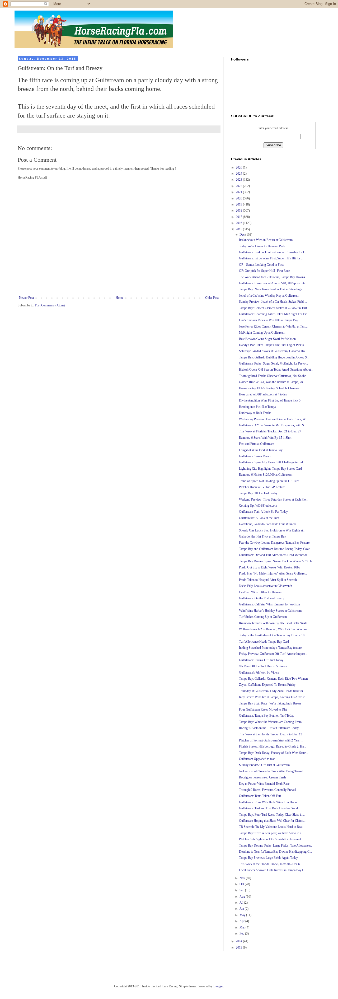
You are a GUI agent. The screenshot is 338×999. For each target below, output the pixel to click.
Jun (242, 909)
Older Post (212, 298)
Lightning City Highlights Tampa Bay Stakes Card (270, 468)
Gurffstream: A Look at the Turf (259, 518)
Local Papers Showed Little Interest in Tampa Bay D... (273, 870)
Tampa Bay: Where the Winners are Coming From (270, 722)
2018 (239, 210)
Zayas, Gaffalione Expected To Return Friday (267, 685)
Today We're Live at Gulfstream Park (262, 246)
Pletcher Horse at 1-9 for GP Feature (262, 487)
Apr (242, 921)
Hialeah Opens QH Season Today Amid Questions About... (276, 369)
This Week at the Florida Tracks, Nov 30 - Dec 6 (269, 864)
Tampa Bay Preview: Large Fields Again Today (268, 858)
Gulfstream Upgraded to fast (257, 759)
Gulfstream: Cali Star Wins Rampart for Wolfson (269, 604)
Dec (242, 234)
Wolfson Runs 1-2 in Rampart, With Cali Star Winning (273, 629)
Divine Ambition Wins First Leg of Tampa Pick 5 (270, 400)
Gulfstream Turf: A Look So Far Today (263, 511)
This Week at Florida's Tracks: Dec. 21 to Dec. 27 (270, 431)
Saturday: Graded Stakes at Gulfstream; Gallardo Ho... (273, 351)
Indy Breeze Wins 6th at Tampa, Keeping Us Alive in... (273, 697)
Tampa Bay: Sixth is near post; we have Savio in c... (271, 833)
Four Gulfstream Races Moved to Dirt (263, 709)
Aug (243, 896)
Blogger (218, 986)
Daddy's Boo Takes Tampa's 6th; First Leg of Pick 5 (271, 345)
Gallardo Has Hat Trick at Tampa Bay (262, 536)
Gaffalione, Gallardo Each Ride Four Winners (267, 524)
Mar (243, 927)
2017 (239, 217)
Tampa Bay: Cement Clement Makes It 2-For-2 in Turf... (274, 308)
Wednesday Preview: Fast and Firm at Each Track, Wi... (274, 419)
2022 (239, 186)
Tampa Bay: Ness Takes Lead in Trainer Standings (270, 289)
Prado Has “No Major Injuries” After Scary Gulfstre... (273, 573)
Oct (242, 884)
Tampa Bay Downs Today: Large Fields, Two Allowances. (275, 845)
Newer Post (26, 298)
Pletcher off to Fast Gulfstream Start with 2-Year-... (271, 740)
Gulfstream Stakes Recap (254, 456)
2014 (239, 941)
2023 (239, 179)
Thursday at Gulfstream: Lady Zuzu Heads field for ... (272, 691)
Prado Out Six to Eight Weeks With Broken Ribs (269, 567)
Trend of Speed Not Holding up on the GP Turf (269, 481)
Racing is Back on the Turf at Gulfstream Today (269, 728)
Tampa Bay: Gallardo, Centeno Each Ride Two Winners (273, 678)
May (243, 915)
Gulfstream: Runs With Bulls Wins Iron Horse (268, 802)
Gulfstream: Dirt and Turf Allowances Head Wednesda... (274, 555)
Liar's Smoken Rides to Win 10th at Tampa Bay (268, 320)
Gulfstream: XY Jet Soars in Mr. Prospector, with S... (272, 425)
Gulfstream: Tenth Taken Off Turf (260, 796)
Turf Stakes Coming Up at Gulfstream (263, 617)
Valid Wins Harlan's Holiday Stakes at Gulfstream (270, 611)
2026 (239, 167)
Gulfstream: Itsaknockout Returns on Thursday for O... (273, 252)
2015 (239, 229)
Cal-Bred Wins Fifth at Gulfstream (260, 592)
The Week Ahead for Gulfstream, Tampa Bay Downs (272, 277)
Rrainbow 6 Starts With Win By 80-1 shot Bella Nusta (273, 623)
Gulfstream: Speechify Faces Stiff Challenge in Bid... (272, 462)
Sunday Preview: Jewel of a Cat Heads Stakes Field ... (273, 302)
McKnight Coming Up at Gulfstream (262, 332)
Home (119, 298)
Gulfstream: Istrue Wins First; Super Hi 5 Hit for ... (271, 258)
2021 (239, 192)
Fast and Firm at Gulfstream (256, 444)
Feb (242, 933)
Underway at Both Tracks (255, 413)
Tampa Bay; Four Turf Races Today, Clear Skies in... (272, 814)
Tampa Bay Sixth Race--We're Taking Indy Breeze (270, 703)
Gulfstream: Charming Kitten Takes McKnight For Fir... (274, 314)
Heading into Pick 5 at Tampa (257, 407)
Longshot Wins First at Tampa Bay (261, 450)
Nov (243, 878)
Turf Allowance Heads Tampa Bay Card (264, 641)
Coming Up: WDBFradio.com (258, 505)
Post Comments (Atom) (50, 305)
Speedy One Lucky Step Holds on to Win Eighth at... (272, 530)
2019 (239, 204)
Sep (242, 890)
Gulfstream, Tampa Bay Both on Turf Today (266, 715)
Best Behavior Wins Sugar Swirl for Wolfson (267, 339)
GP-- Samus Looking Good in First (261, 265)
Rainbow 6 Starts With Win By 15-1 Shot (265, 438)
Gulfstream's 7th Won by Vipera (259, 672)
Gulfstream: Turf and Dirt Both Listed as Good (268, 808)
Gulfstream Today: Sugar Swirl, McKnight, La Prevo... (273, 363)
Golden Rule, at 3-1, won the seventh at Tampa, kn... (272, 382)
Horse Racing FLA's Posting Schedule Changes (269, 388)
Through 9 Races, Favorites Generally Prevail (267, 790)
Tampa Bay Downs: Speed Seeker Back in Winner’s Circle (275, 561)
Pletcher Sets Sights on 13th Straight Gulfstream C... (272, 839)
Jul (242, 902)
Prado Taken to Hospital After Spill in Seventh (268, 580)
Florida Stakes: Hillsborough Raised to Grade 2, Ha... (272, 746)
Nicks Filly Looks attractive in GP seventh (265, 586)
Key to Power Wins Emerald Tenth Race (264, 784)
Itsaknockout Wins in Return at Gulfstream (266, 240)
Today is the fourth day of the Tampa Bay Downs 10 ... (273, 635)
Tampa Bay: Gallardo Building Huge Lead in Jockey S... (274, 357)
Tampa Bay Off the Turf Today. (258, 493)
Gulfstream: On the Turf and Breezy (261, 598)
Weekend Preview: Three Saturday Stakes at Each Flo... (273, 499)
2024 (239, 173)
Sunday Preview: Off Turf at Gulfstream (264, 765)
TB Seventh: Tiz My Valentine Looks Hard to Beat (270, 827)
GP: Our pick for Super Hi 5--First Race (264, 271)
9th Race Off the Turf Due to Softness (263, 666)
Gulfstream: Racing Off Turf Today (261, 660)
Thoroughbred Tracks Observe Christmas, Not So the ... (274, 376)
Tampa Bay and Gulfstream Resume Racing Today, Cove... (275, 549)
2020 (239, 198)
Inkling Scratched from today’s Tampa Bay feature (270, 648)
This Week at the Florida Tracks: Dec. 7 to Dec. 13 (270, 734)
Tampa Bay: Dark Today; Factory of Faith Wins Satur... (273, 753)
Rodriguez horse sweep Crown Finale (262, 777)
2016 (239, 223)
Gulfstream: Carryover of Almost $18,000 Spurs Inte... (273, 283)
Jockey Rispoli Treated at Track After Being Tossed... (272, 771)
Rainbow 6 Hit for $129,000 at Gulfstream (265, 475)
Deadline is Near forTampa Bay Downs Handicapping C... (275, 851)
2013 (239, 947)
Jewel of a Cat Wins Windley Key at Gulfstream (269, 295)
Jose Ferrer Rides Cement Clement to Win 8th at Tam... (273, 326)
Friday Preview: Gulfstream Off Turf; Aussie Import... (273, 654)
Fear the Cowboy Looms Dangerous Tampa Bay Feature (274, 542)
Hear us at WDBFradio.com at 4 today (263, 394)
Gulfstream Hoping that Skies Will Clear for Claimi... (272, 821)
